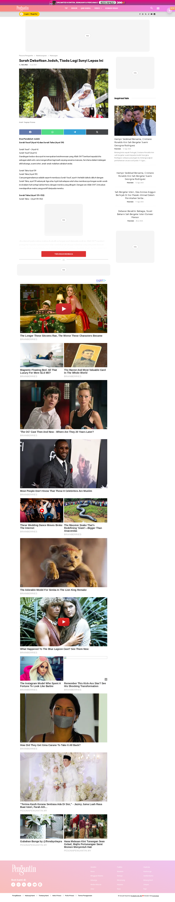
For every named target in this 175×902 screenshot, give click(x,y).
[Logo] (22, 8)
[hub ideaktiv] (158, 7)
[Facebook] (139, 14)
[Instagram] (142, 14)
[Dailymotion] (154, 14)
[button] (152, 8)
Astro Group (155, 895)
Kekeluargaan (41, 55)
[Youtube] (151, 14)
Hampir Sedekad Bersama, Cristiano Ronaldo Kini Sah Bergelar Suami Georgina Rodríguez (133, 142)
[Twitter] (145, 14)
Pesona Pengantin (26, 55)
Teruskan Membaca (63, 254)
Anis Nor (24, 65)
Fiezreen (117, 149)
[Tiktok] (148, 14)
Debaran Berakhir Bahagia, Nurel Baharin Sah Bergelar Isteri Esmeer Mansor (135, 214)
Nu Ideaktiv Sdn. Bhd (136, 895)
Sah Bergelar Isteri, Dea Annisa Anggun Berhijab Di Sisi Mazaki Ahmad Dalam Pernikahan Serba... (135, 195)
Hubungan (54, 55)
